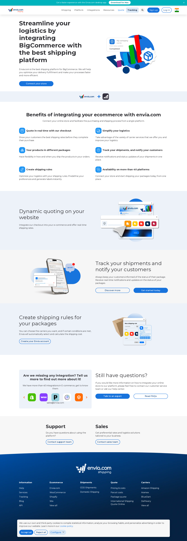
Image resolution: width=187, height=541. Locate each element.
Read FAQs (151, 396)
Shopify (53, 497)
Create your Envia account (35, 341)
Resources (108, 10)
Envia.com (55, 488)
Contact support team (60, 442)
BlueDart (146, 497)
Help (21, 488)
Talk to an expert (112, 396)
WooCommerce (58, 492)
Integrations (93, 10)
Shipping (66, 10)
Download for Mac (120, 2)
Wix (51, 501)
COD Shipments (88, 487)
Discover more (112, 290)
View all (53, 505)
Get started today (150, 290)
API (21, 505)
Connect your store (36, 83)
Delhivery (146, 501)
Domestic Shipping (89, 492)
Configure (56, 532)
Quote (121, 10)
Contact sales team (107, 442)
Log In (166, 10)
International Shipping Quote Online (122, 502)
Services (23, 492)
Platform (78, 10)
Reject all (41, 532)
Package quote (118, 497)
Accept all (26, 532)
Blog (21, 501)
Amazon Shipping (150, 488)
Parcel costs (117, 492)
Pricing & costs (118, 488)
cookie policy (66, 526)
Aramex (145, 492)
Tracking (132, 10)
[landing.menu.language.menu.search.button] (142, 10)
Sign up (154, 10)
